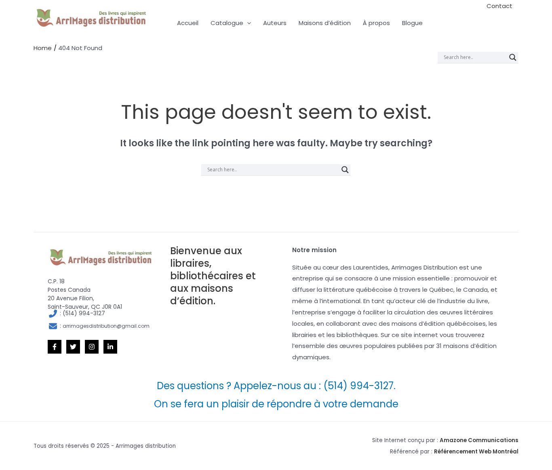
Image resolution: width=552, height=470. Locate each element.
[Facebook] (54, 347)
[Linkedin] (110, 347)
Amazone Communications (479, 440)
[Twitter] (73, 347)
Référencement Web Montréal (476, 451)
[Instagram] (92, 347)
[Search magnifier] (512, 57)
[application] (247, 23)
